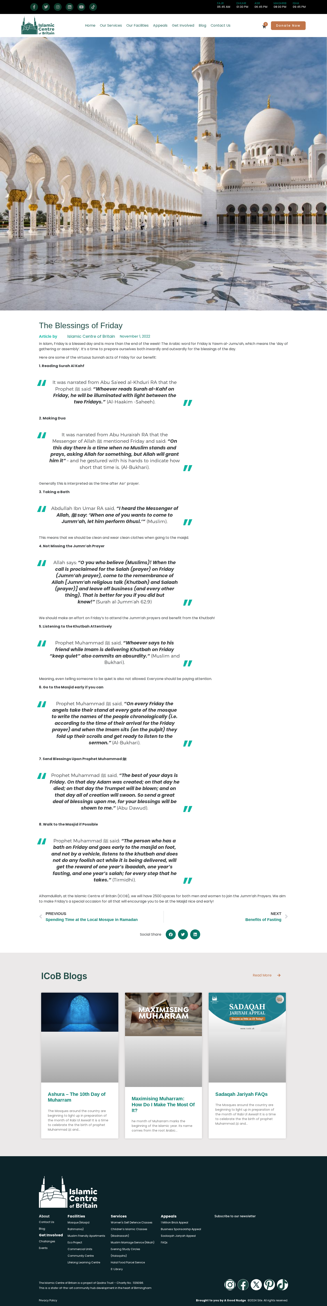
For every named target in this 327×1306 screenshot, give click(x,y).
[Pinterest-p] (269, 1284)
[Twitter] (46, 7)
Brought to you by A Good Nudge (221, 1300)
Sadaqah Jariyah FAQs (241, 1094)
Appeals (160, 25)
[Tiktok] (282, 1284)
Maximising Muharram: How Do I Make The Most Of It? (163, 1104)
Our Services (111, 25)
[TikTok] (93, 7)
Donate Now (288, 25)
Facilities (76, 1216)
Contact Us (220, 25)
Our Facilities (137, 25)
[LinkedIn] (69, 7)
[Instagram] (58, 7)
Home (90, 25)
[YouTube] (81, 7)
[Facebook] (34, 7)
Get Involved (183, 25)
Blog (202, 25)
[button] (171, 934)
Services (119, 1216)
